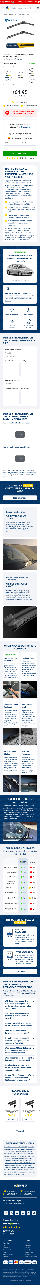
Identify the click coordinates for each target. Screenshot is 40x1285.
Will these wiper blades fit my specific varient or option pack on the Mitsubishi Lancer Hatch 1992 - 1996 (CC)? (18, 953)
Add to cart (20, 153)
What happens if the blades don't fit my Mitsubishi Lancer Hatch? (18, 1007)
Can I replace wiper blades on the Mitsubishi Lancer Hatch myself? (17, 964)
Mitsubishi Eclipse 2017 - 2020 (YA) (21, 1107)
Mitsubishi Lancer (23, 15)
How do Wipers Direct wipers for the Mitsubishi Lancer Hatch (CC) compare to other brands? (18, 1026)
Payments (28, 1194)
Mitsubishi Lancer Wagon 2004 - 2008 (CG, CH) (18, 1114)
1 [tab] (18, 1074)
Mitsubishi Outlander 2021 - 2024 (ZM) (16, 1116)
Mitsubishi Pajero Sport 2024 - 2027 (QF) (15, 1095)
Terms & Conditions (31, 1205)
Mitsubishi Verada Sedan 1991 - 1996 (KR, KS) (18, 1109)
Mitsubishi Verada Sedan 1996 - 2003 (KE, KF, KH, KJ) (20, 1111)
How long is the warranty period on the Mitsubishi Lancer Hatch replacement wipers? (18, 1016)
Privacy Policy (29, 1201)
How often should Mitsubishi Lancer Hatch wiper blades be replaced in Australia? (17, 989)
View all (20, 1079)
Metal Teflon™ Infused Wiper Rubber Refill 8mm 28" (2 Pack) (11, 1060)
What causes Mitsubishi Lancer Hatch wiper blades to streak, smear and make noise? (18, 999)
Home (5, 15)
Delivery (27, 1192)
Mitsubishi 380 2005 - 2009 (16, 1123)
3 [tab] (23, 1074)
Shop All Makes (8, 1203)
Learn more (8, 301)
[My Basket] (37, 8)
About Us (6, 1192)
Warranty (27, 1198)
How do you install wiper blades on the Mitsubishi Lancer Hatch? (18, 973)
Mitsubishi (12, 15)
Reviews (27, 1203)
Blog (4, 1194)
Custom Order (7, 1198)
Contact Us (6, 1196)
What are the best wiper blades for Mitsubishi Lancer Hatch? (17, 980)
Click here (19, 59)
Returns (27, 1196)
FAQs (4, 1201)
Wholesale (6, 1205)
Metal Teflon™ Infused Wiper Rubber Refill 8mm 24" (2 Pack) (29, 1060)
